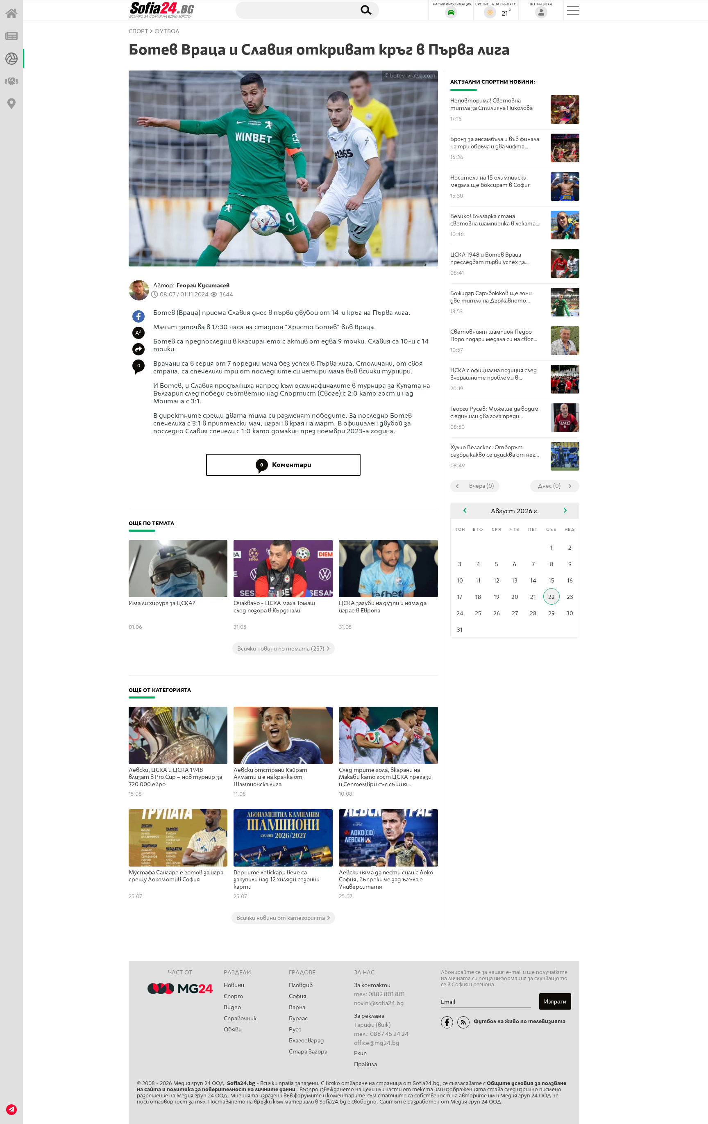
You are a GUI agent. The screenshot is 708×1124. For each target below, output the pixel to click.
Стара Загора (308, 1051)
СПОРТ (138, 31)
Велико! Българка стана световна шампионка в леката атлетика (493, 220)
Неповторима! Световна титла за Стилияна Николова (491, 104)
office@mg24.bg (376, 1043)
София (297, 996)
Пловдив (301, 985)
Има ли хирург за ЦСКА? (162, 603)
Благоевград (306, 1040)
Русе (295, 1029)
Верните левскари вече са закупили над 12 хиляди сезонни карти (277, 879)
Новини (234, 985)
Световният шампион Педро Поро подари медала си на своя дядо (491, 335)
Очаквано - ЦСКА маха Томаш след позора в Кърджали (274, 607)
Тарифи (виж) (372, 1025)
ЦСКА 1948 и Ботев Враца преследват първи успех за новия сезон (487, 258)
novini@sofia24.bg (379, 1003)
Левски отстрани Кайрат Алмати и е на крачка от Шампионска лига (270, 777)
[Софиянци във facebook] (447, 1022)
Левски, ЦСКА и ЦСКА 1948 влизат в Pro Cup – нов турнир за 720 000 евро (175, 777)
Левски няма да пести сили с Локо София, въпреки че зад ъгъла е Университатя (386, 879)
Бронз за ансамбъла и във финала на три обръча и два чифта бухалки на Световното (494, 143)
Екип (360, 1053)
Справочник (240, 1018)
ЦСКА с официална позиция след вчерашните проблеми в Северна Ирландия (493, 374)
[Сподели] (138, 349)
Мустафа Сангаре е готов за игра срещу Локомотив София (176, 876)
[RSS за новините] (463, 1022)
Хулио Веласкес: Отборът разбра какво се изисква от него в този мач (494, 451)
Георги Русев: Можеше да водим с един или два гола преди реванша (494, 412)
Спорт (233, 996)
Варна (297, 1007)
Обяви (233, 1029)
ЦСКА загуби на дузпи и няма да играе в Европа (383, 607)
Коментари (285, 465)
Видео (232, 1007)
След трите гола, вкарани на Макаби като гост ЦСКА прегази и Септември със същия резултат (385, 778)
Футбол (166, 31)
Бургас (298, 1018)
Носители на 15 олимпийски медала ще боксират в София (490, 181)
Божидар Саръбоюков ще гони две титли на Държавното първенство (491, 297)
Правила (365, 1064)
